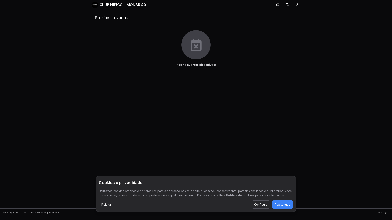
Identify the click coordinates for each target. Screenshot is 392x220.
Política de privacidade (47, 212)
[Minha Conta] (297, 5)
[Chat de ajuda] (287, 5)
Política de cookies (25, 212)
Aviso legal (8, 212)
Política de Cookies (240, 195)
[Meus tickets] (277, 5)
